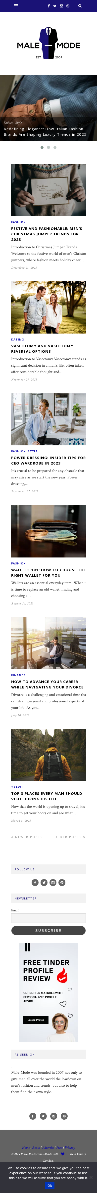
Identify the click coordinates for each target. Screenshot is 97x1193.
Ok (50, 1186)
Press (59, 1147)
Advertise (48, 1147)
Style (18, 123)
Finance (18, 675)
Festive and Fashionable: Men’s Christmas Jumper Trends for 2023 (46, 234)
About (36, 1147)
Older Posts (68, 837)
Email (15, 910)
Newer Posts (28, 837)
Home (26, 1147)
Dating (17, 339)
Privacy (70, 1147)
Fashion (8, 123)
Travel (17, 787)
